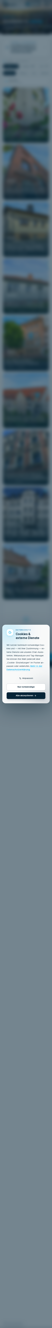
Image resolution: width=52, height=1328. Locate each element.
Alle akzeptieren (24, 695)
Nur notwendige (26, 686)
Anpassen (27, 678)
